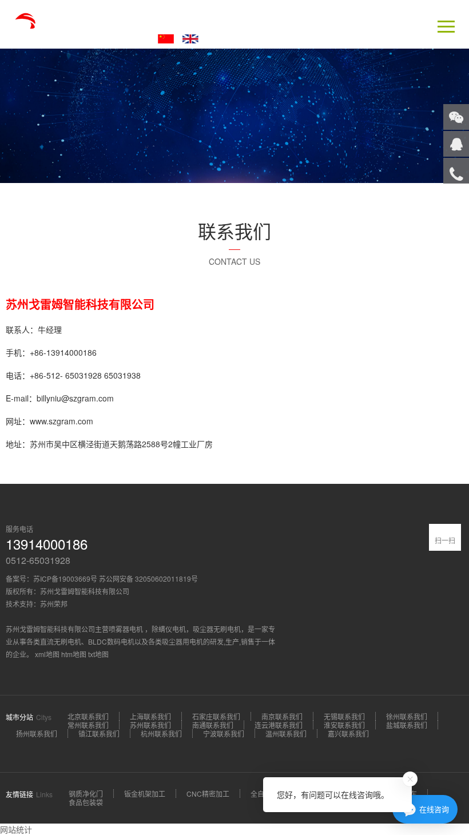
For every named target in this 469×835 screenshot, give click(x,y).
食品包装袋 (86, 802)
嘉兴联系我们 (348, 733)
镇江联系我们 (99, 733)
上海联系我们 (150, 716)
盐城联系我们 (406, 725)
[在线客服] (456, 144)
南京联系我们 (282, 716)
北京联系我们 (88, 716)
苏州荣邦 (53, 604)
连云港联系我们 (279, 725)
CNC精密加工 (207, 793)
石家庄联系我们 (216, 716)
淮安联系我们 (344, 725)
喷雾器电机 (127, 629)
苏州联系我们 (150, 725)
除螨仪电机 (169, 629)
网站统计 (16, 829)
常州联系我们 (88, 725)
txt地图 (98, 654)
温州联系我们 (286, 733)
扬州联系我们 (36, 733)
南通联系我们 (212, 725)
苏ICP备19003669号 (65, 578)
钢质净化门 (86, 793)
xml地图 (47, 654)
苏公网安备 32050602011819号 (148, 578)
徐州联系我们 (406, 716)
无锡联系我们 (344, 716)
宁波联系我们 (223, 733)
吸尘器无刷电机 (217, 629)
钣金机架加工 (144, 793)
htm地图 (73, 654)
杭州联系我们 (161, 733)
